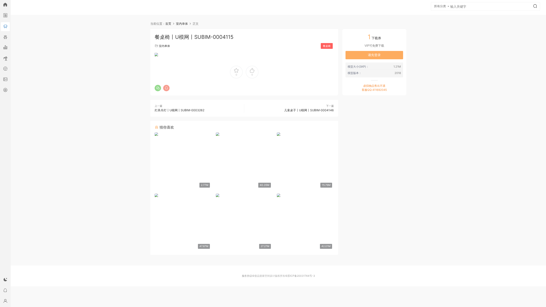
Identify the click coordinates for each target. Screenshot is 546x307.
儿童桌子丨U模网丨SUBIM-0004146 (309, 110)
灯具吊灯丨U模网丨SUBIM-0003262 (179, 110)
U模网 (20, 7)
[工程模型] (5, 58)
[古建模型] (5, 37)
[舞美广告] (5, 69)
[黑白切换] (5, 280)
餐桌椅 (327, 46)
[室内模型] (5, 26)
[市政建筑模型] (5, 47)
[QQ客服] (5, 291)
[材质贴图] (5, 79)
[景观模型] (5, 16)
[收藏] (5, 90)
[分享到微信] (158, 88)
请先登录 (374, 55)
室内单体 (164, 46)
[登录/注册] (5, 301)
